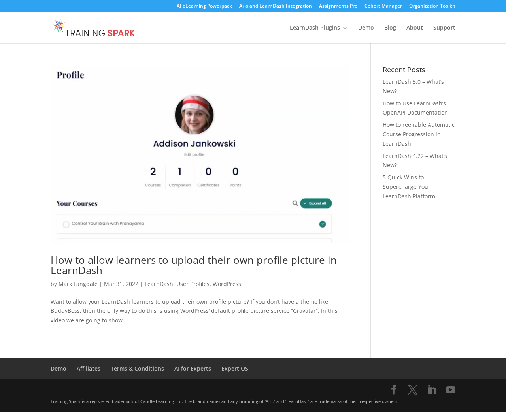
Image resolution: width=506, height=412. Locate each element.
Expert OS (234, 368)
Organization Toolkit (432, 6)
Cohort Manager (383, 6)
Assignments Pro (338, 6)
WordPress (227, 284)
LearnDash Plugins (315, 28)
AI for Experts (192, 368)
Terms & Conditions (137, 368)
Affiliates (88, 368)
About (414, 28)
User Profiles (193, 284)
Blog (390, 28)
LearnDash (159, 284)
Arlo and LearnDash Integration (275, 6)
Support (444, 28)
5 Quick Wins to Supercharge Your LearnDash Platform (409, 186)
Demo (366, 28)
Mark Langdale (78, 284)
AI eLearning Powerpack (204, 6)
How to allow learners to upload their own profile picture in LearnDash (194, 265)
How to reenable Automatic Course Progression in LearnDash (419, 134)
